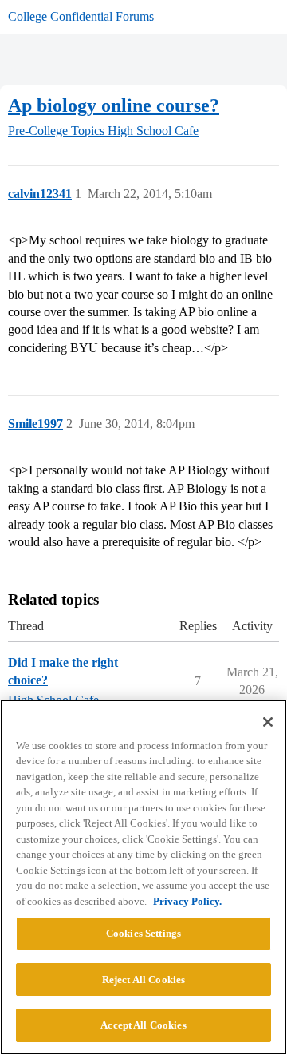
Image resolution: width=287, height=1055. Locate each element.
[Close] (267, 722)
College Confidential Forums (81, 16)
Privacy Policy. (187, 901)
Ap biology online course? (113, 105)
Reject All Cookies (143, 980)
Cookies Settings (143, 933)
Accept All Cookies (143, 1025)
